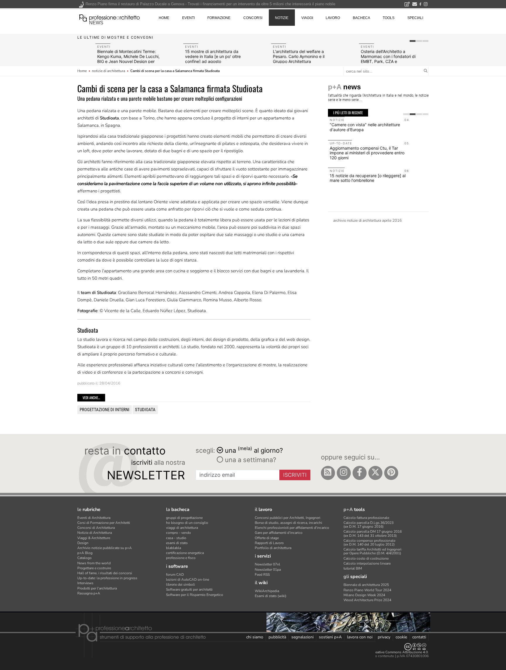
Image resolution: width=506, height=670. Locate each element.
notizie (281, 18)
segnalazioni (302, 637)
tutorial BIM (352, 568)
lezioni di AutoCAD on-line (187, 579)
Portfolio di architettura (273, 548)
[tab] (413, 41)
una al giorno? (254, 450)
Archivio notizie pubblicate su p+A (104, 548)
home (164, 18)
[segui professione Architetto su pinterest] (391, 473)
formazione (218, 18)
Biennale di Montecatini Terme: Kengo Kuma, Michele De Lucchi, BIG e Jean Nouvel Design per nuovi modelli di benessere (128, 59)
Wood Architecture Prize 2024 (367, 600)
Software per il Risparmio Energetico (194, 594)
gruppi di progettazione (184, 517)
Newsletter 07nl (267, 564)
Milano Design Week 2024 (364, 595)
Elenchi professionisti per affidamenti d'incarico (292, 527)
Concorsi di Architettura (96, 527)
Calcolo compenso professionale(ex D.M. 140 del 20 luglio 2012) (369, 542)
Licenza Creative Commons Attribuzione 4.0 (393, 652)
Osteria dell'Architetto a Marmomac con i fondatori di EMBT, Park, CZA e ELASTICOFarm (388, 59)
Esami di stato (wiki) (270, 596)
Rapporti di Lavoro (269, 543)
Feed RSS (262, 574)
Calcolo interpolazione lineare (367, 563)
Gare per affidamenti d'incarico (278, 532)
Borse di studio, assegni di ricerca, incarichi (288, 522)
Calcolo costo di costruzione (366, 558)
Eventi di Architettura (93, 517)
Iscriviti (295, 475)
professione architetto (109, 17)
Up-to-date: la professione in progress (107, 578)
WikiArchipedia (267, 591)
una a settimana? (249, 460)
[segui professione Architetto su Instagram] (344, 473)
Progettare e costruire (94, 568)
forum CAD (175, 574)
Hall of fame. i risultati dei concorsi (104, 573)
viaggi (307, 18)
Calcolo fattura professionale (366, 517)
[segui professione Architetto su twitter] (375, 473)
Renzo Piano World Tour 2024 (367, 590)
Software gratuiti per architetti (189, 589)
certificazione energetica (185, 553)
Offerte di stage (267, 538)
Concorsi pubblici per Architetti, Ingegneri (287, 517)
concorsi (252, 18)
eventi (188, 18)
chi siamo (254, 637)
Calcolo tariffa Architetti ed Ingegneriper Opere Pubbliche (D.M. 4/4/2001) (372, 551)
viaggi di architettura (182, 527)
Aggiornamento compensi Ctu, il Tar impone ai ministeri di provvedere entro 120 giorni (367, 153)
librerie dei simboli (180, 584)
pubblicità (277, 637)
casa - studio (176, 538)
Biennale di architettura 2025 (366, 584)
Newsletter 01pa (268, 569)
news (96, 22)
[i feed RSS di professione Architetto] (328, 473)
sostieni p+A (330, 637)
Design (82, 543)
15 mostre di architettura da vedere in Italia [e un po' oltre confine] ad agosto (213, 56)
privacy (384, 637)
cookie (401, 637)
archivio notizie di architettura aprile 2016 (367, 220)
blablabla (173, 548)
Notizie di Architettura (94, 532)
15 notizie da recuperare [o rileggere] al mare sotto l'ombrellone (368, 178)
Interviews (85, 583)
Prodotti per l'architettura (97, 588)
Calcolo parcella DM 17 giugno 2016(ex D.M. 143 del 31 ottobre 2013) (372, 533)
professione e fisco (181, 558)
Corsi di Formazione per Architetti (103, 522)
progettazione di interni (104, 409)
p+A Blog (85, 553)
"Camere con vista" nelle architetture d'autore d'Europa (365, 127)
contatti (419, 637)
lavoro (333, 18)
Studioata (145, 409)
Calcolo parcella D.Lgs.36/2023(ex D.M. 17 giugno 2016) (368, 524)
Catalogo (84, 558)
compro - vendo (178, 532)
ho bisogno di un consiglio (187, 522)
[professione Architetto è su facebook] (360, 473)
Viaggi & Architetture (93, 538)
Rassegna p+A (88, 593)
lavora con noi (359, 637)
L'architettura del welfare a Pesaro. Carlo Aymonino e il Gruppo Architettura (298, 56)
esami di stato (177, 543)
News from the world (94, 563)
